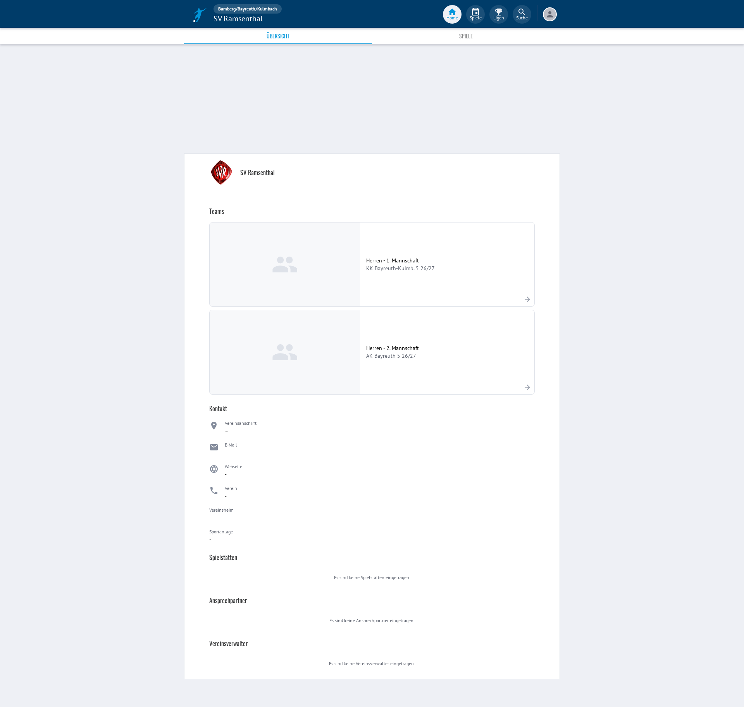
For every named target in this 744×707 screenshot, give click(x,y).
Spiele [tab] (466, 36)
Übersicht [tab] (278, 36)
